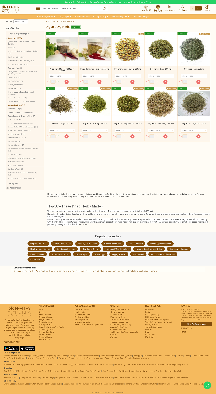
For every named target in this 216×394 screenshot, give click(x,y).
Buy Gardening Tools (66, 249)
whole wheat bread (112, 243)
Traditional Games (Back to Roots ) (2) (22, 178)
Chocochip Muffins (149, 383)
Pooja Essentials (37, 254)
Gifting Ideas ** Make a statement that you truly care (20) (22, 72)
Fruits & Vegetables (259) (19, 34)
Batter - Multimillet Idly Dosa (42, 383)
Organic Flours (45, 337)
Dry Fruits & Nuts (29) (16, 57)
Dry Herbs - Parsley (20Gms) (94, 123)
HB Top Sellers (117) (15, 81)
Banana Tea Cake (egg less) (112, 383)
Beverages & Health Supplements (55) (22, 158)
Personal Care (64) (15, 154)
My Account (150, 334)
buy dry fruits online (87, 243)
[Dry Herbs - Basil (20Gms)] (160, 49)
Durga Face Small (62, 377)
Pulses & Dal (44, 339)
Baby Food (79, 371)
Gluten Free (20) (14, 77)
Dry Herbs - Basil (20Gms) (161, 69)
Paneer (74, 383)
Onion (187, 355)
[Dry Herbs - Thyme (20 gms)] (194, 104)
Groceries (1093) (15, 38)
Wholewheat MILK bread (89, 383)
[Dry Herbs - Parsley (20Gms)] (94, 104)
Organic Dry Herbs (67, 21)
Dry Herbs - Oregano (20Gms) (62, 123)
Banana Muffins (132, 383)
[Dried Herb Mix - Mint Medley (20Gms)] (62, 49)
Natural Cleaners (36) (16, 162)
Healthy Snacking (46, 332)
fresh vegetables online (160, 243)
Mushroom (99, 358)
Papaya (78, 355)
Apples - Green (60, 355)
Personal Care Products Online (149, 249)
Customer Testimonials (120, 319)
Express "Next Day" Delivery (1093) (21, 61)
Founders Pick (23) (15, 68)
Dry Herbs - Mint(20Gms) (194, 69)
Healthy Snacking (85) (16, 85)
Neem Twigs (68, 364)
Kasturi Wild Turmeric (84, 364)
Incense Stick (147, 377)
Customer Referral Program (157, 319)
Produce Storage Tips (119, 322)
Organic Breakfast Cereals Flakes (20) (21, 101)
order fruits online (62, 243)
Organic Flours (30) (15, 109)
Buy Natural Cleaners (179, 249)
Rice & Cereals (45, 334)
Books (41, 309)
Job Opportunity (152, 314)
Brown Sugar (81, 254)
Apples (50, 355)
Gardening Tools (46, 329)
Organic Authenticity (119, 327)
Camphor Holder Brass (30, 377)
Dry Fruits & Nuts (81, 317)
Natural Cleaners (46, 317)
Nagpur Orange (107, 355)
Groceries (54, 21)
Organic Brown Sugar (138, 371)
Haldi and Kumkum (104, 377)
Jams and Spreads (82, 322)
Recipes (148, 329)
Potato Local (74, 358)
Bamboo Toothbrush (104, 364)
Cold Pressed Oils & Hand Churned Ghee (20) (23, 52)
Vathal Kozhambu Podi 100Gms (143, 271)
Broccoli (31, 358)
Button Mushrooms (60, 254)
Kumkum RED (161, 377)
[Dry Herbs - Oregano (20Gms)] (62, 104)
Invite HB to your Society (120, 324)
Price (24, 21)
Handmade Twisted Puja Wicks (127, 377)
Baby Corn (8, 358)
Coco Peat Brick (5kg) (95, 271)
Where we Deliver (117, 317)
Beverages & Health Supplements (88, 324)
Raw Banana (23, 355)
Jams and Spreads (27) (16, 145)
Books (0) (11, 47)
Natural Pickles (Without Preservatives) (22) (22, 173)
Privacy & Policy (152, 324)
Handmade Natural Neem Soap (145, 364)
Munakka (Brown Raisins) (117, 271)
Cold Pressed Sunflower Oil (163, 254)
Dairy (41, 312)
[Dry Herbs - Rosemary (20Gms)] (160, 104)
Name (17, 21)
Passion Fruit (169, 355)
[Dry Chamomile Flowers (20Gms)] (128, 49)
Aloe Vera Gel (9, 364)
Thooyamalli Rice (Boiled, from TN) (29, 271)
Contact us (149, 309)
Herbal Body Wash (122, 364)
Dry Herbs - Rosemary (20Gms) (161, 123)
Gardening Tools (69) (15, 169)
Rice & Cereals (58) (15, 119)
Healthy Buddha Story (119, 309)
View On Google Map (196, 324)
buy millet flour (136, 243)
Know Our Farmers (118, 329)
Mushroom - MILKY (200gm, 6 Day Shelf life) (65, 271)
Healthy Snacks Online (40, 249)
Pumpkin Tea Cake (181, 383)
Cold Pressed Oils (82, 309)
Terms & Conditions (153, 327)
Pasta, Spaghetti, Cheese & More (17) (21, 116)
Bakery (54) (13, 183)
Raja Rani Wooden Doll (178, 377)
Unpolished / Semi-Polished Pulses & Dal (34, 371)
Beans (107, 358)
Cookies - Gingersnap (199, 383)
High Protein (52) (14, 88)
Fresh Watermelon (91, 355)
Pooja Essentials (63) (15, 165)
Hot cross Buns (164, 383)
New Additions (45, 322)
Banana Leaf (138, 254)
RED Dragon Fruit (37, 355)
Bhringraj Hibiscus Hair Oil (28, 364)
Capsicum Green (50, 358)
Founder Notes (116, 314)
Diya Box (76, 377)
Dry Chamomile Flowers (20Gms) (127, 69)
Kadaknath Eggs (22, 383)
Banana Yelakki (10, 355)
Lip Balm (164, 364)
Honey (57, 371)
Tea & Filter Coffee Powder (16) (19, 130)
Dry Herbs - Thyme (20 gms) (194, 123)
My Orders (149, 337)
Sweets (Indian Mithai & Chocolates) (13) (23, 127)
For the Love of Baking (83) (18, 64)
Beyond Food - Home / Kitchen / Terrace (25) (23, 149)
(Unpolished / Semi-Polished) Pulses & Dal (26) (22, 43)
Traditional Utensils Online (117, 249)
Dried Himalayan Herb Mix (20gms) (95, 69)
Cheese (67, 383)
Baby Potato (204, 355)
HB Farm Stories (117, 312)
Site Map (113, 337)
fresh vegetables (81, 319)
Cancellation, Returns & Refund (158, 322)
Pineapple (138, 355)
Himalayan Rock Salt (172, 371)
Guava (71, 355)
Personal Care (45, 314)
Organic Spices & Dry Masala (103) (20, 112)
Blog (147, 332)
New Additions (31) (13, 188)
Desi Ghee (123, 371)
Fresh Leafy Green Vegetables (51, 327)
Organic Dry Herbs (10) (16, 105)
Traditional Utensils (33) (17, 134)
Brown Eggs (100, 254)
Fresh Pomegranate (123, 355)
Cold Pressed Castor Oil (51, 364)
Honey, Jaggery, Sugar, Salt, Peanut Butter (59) (21, 93)
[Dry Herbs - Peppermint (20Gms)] (128, 104)
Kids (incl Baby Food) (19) (17, 98)
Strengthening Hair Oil (178, 364)
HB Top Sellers (45, 324)
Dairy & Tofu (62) (14, 141)
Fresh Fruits (79, 312)
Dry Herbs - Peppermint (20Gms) (128, 123)
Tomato (179, 355)
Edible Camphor (88, 377)
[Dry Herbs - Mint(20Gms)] (194, 49)
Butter (59, 383)
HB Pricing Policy (152, 317)
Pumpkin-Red (117, 358)
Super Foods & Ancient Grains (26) (20, 123)
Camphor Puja (48, 377)
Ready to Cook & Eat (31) (17, 138)
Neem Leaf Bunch (11, 377)
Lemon (195, 355)
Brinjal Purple (20, 358)
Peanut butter (36, 259)
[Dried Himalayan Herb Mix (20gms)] (94, 49)
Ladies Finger (86, 358)
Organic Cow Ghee (38, 243)
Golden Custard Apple (153, 355)
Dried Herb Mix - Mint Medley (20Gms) (62, 70)
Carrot (38, 358)
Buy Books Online (90, 249)
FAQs (147, 312)
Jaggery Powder (119, 254)
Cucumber (62, 358)
